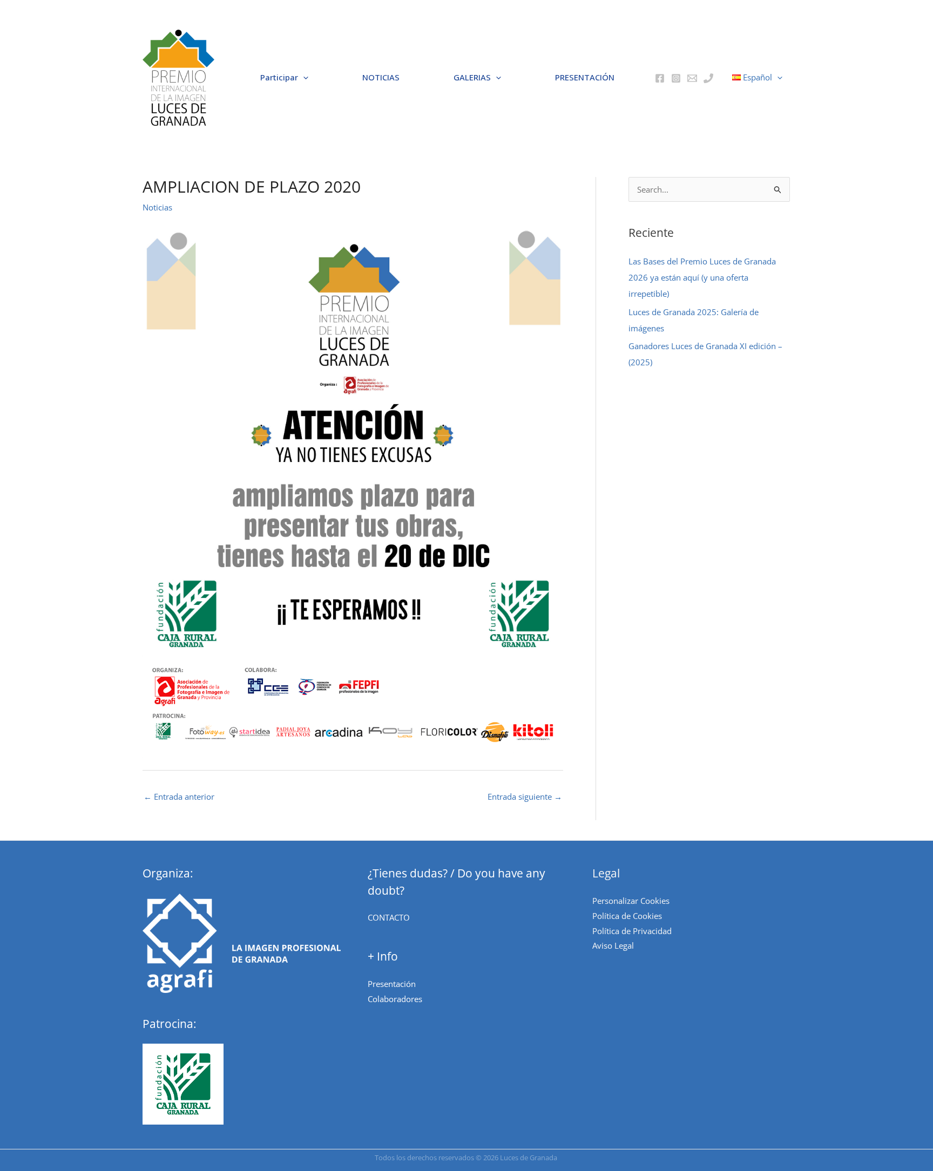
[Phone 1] (708, 78)
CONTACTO (389, 917)
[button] (178, 78)
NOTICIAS (381, 77)
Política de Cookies (627, 915)
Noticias (157, 207)
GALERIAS (472, 77)
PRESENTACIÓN (584, 77)
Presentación (392, 983)
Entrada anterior (179, 796)
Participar (279, 77)
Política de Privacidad (632, 930)
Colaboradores (395, 998)
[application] (303, 77)
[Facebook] (660, 78)
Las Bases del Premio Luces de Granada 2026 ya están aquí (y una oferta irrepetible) (702, 277)
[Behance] (692, 78)
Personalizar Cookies (631, 900)
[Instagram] (676, 78)
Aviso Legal (613, 945)
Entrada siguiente (525, 796)
